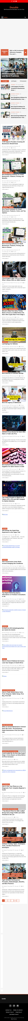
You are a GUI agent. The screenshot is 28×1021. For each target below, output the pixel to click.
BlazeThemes (14, 1019)
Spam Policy (19, 1012)
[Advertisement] (14, 33)
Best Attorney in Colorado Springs (12, 373)
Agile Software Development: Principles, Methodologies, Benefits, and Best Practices (13, 881)
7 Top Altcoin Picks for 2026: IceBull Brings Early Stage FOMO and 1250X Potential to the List (13, 812)
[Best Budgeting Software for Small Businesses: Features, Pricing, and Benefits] (5, 96)
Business (13, 84)
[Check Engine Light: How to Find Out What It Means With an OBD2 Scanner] (14, 269)
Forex (4, 430)
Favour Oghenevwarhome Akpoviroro (11, 146)
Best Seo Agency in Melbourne (11, 402)
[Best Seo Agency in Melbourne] (14, 394)
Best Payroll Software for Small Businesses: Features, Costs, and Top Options (14, 210)
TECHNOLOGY (6, 591)
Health (4, 659)
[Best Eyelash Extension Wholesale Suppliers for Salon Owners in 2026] (14, 456)
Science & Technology (16, 837)
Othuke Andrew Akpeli (7, 436)
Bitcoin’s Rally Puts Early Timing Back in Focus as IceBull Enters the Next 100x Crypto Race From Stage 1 (13, 312)
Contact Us (8, 1010)
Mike (4, 317)
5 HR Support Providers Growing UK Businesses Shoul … (18, 88)
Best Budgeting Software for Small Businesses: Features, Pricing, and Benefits (13, 176)
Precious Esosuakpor (7, 698)
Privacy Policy (10, 1012)
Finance (17, 93)
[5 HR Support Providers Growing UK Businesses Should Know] (5, 87)
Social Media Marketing (8, 690)
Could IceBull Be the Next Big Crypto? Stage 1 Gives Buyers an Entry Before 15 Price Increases (14, 754)
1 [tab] (19, 59)
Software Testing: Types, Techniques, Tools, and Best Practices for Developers (13, 845)
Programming (6, 837)
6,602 (15, 900)
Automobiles (6, 276)
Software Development (8, 876)
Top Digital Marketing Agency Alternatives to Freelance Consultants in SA (14, 594)
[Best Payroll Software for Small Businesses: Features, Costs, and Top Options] (5, 106)
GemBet (4, 998)
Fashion (5, 528)
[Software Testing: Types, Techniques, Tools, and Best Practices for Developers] (14, 835)
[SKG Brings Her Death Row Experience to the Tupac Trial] (14, 522)
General (5, 342)
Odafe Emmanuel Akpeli (8, 282)
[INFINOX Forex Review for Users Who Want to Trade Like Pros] (14, 423)
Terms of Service (18, 1010)
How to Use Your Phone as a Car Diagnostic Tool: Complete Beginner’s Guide (14, 788)
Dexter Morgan (6, 346)
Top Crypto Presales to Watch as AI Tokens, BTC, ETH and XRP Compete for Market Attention (13, 499)
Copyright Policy (14, 1014)
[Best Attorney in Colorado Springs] (14, 364)
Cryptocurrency (13, 309)
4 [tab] (25, 59)
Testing (5, 842)
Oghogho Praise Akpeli (8, 850)
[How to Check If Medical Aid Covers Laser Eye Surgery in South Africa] (14, 652)
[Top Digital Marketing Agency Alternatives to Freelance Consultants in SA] (14, 584)
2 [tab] (21, 59)
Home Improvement (7, 724)
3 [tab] (23, 59)
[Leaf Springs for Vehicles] (14, 335)
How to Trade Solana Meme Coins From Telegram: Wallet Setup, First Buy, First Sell (13, 693)
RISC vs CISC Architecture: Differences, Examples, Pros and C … (10, 52)
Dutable (14, 7)
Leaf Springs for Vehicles (10, 344)
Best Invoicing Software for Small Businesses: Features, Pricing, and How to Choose (13, 245)
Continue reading (4, 154)
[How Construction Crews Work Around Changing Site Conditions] (14, 553)
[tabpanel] (14, 68)
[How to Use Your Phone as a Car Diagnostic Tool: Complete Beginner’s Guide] (14, 777)
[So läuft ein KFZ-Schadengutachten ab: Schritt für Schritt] (14, 618)
